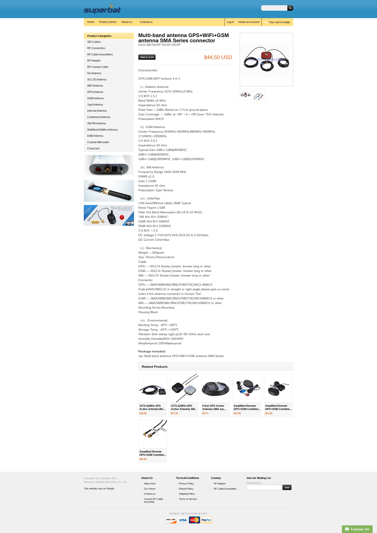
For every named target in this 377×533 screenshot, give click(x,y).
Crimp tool (93, 148)
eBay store (150, 483)
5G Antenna (94, 73)
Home (90, 22)
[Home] (102, 11)
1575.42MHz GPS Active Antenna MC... (152, 407)
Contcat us (146, 22)
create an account (248, 22)
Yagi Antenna (95, 104)
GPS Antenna (95, 92)
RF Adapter (94, 60)
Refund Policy (186, 488)
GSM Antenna (95, 98)
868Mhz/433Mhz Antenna (102, 129)
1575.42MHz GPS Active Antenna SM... (184, 407)
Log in (230, 22)
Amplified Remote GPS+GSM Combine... (247, 407)
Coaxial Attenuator (98, 142)
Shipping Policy (187, 493)
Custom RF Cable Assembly (153, 500)
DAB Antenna (95, 135)
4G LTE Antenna (96, 79)
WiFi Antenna (95, 85)
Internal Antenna (97, 110)
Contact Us (359, 529)
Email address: (254, 483)
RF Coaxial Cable (97, 66)
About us (127, 22)
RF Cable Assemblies (100, 54)
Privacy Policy (186, 483)
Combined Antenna (98, 117)
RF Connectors (96, 48)
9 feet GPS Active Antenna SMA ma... (214, 407)
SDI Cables (94, 41)
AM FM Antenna (96, 123)
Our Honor (149, 488)
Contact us (150, 493)
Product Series (108, 22)
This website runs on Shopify (99, 488)
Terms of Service (188, 499)
